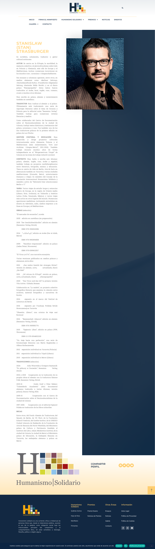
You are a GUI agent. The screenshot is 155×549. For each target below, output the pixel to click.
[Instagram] (127, 528)
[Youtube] (132, 528)
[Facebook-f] (123, 528)
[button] (122, 8)
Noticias (106, 20)
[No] (151, 546)
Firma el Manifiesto (48, 20)
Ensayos (118, 20)
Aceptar (119, 546)
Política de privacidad (137, 546)
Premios (92, 20)
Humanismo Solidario (71, 20)
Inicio (31, 20)
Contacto (47, 24)
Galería (32, 24)
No (126, 546)
